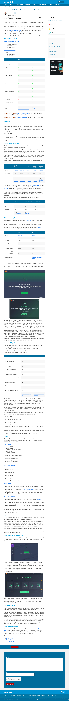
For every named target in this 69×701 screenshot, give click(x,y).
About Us (57, 4)
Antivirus (11, 4)
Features (50, 49)
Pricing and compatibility (53, 44)
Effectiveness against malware (54, 46)
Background (51, 43)
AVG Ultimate (37, 201)
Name (7, 672)
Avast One (22, 166)
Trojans (5, 228)
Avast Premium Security (28, 166)
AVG (32, 59)
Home (5, 695)
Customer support (52, 54)
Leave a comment (15, 647)
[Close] (67, 699)
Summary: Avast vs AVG (53, 41)
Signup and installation (53, 51)
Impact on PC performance (53, 48)
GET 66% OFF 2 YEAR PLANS (41, 180)
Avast (19, 59)
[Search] (62, 2)
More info (38, 699)
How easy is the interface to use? (55, 52)
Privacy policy (18, 695)
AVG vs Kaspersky (10, 641)
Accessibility (54, 695)
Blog (34, 4)
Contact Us (49, 695)
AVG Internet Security (34, 185)
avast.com (16, 170)
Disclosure (36, 695)
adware (39, 227)
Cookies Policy (24, 695)
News (51, 4)
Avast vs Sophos (10, 639)
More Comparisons (42, 4)
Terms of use (31, 695)
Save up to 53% (27, 213)
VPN (5, 4)
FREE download (18, 213)
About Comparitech (42, 695)
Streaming (27, 4)
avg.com (33, 235)
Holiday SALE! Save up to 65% (23, 109)
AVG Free (16, 201)
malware (29, 220)
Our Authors (13, 695)
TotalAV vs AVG (9, 638)
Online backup (20, 4)
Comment (8, 657)
